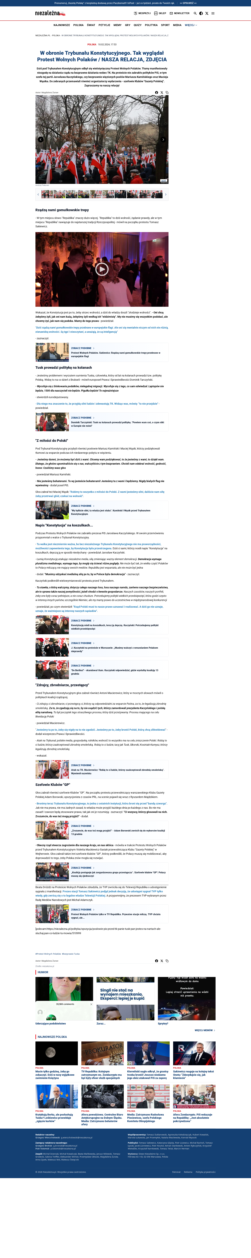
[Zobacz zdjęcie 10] (157, 194)
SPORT (165, 25)
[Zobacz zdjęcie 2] (59, 194)
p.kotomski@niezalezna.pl (63, 1148)
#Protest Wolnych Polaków (48, 953)
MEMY (118, 25)
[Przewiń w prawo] (165, 194)
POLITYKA (151, 25)
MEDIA (177, 25)
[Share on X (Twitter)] (161, 92)
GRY (127, 25)
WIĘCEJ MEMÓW (204, 1030)
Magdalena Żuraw (50, 92)
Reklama (188, 1172)
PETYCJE (104, 25)
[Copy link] (167, 92)
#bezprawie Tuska (71, 953)
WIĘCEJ (189, 25)
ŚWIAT (91, 25)
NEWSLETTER (181, 13)
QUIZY (137, 25)
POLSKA (78, 25)
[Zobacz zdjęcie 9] (145, 194)
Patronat (176, 1172)
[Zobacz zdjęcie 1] (47, 194)
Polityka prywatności (206, 1172)
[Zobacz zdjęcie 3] (71, 194)
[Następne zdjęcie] (163, 139)
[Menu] (213, 13)
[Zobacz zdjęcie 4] (84, 194)
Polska (56, 35)
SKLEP (162, 13)
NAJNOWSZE (62, 25)
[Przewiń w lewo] (38, 194)
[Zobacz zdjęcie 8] (132, 194)
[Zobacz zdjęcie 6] (108, 194)
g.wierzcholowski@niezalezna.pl (76, 1137)
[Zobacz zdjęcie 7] (120, 194)
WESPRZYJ (144, 13)
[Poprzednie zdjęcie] (41, 139)
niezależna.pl (42, 35)
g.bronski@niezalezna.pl (65, 1145)
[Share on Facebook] (156, 92)
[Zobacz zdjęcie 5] (96, 194)
